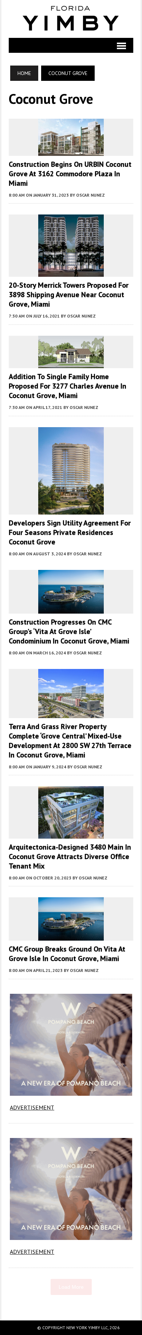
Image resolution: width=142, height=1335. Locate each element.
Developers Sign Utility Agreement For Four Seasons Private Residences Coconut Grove (70, 532)
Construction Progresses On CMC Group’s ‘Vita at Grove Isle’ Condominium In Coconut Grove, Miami (69, 631)
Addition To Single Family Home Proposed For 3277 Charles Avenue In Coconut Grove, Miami (67, 386)
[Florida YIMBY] (71, 19)
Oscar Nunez (90, 195)
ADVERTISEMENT (32, 1107)
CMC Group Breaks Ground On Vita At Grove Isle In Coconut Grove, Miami (67, 953)
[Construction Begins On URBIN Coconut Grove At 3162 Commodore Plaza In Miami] (71, 150)
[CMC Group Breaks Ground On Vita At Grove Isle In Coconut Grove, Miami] (71, 936)
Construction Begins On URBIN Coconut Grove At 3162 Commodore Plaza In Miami (70, 174)
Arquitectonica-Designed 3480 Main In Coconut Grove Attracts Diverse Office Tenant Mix (70, 856)
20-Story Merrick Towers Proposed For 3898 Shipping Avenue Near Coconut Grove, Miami (69, 294)
